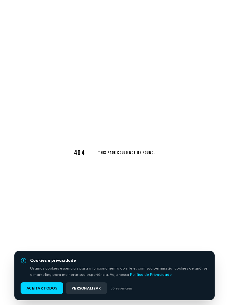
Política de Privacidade (151, 274)
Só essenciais (122, 288)
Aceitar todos (42, 288)
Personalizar (86, 288)
